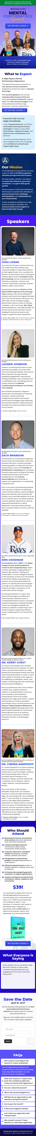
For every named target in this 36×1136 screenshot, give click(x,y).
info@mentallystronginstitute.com (21, 1133)
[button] (18, 25)
